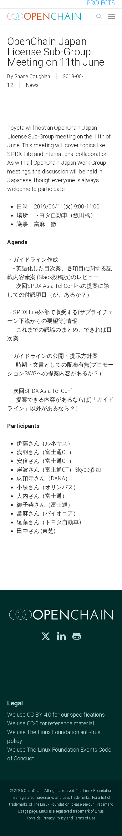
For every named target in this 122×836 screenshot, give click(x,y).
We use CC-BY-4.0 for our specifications (56, 714)
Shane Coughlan (32, 76)
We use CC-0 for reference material (50, 723)
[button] (111, 16)
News (32, 85)
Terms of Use (84, 818)
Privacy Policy (54, 818)
